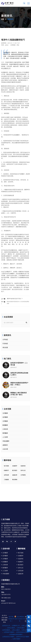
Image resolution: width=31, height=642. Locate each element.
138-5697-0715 (5, 594)
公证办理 (5, 449)
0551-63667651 (6, 589)
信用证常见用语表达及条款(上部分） (19, 374)
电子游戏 (6, 466)
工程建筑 (6, 479)
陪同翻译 (5, 433)
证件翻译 (5, 417)
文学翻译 (5, 421)
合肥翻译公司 (16, 625)
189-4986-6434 (5, 598)
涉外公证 (23, 470)
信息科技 (23, 466)
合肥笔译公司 (6, 625)
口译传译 (5, 429)
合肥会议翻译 (11, 628)
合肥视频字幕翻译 (9, 632)
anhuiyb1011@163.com (8, 603)
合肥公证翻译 (16, 630)
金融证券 (14, 475)
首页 (2, 19)
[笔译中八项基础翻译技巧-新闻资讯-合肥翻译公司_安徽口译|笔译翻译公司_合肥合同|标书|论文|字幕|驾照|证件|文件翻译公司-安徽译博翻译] (8, 3)
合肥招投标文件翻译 (8, 637)
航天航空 (14, 470)
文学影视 (23, 475)
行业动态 (5, 343)
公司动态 (5, 339)
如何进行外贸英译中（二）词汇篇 (19, 364)
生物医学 (14, 466)
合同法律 (6, 475)
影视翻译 (5, 425)
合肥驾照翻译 (6, 630)
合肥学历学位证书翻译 (22, 637)
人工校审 (5, 437)
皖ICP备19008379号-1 (11, 619)
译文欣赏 (5, 347)
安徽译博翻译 (9, 62)
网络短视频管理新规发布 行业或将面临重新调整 (18, 302)
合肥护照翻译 (16, 639)
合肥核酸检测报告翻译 (15, 634)
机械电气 (6, 470)
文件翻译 (5, 413)
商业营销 (14, 479)
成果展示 (5, 445)
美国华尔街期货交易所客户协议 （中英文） (19, 384)
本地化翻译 (6, 441)
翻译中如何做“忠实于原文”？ (15, 298)
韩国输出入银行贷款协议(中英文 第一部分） (18, 394)
